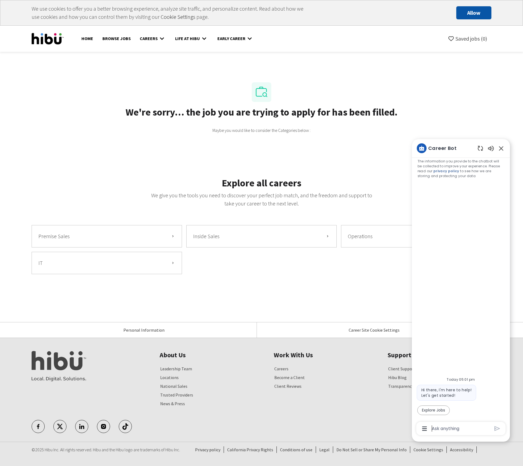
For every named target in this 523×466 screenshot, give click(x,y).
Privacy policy (207, 449)
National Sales (173, 386)
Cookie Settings (178, 16)
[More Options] (424, 428)
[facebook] (38, 426)
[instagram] (103, 426)
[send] (497, 428)
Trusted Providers (176, 395)
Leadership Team (176, 368)
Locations (169, 377)
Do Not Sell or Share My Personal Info (371, 449)
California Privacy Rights (250, 449)
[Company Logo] (48, 38)
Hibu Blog (397, 377)
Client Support (402, 368)
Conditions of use (296, 449)
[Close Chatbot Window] (501, 148)
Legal (324, 449)
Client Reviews (288, 386)
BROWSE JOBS (116, 38)
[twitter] (59, 426)
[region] (461, 288)
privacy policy (446, 171)
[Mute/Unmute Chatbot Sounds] (491, 148)
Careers (281, 368)
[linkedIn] (81, 426)
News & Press (172, 403)
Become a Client (289, 377)
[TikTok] (125, 426)
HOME (87, 38)
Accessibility (461, 449)
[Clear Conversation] (480, 148)
